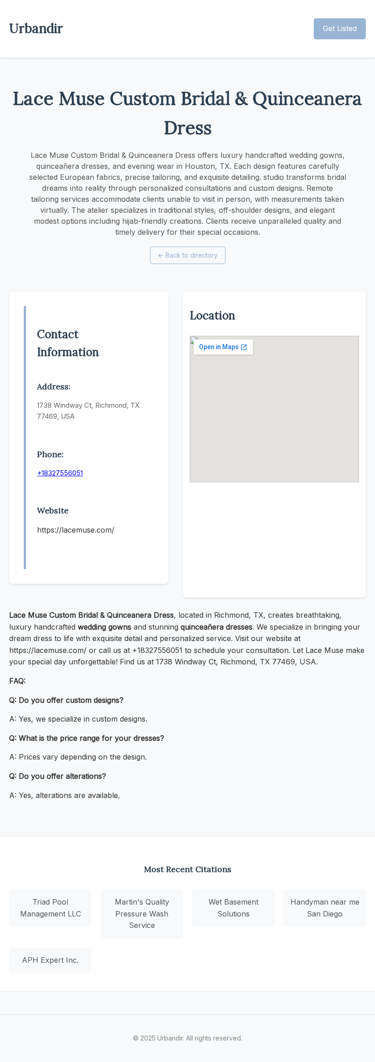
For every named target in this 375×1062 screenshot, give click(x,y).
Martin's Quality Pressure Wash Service (142, 913)
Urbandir (36, 28)
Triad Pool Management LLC (50, 907)
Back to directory (188, 255)
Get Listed (340, 28)
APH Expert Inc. (50, 960)
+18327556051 (60, 473)
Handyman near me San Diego (324, 907)
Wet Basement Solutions (233, 907)
